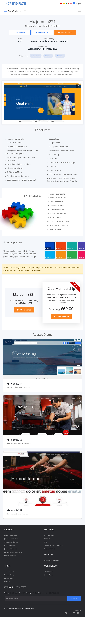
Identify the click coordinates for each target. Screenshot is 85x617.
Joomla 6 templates (11, 539)
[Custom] (78, 613)
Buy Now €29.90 (65, 32)
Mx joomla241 (14, 510)
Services (48, 56)
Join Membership (61, 316)
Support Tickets (49, 535)
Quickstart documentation (53, 545)
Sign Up (74, 598)
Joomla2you (48, 575)
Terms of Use (9, 571)
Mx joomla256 (14, 439)
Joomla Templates (10, 535)
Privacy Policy (9, 575)
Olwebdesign (48, 571)
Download (41, 32)
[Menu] (79, 11)
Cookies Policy (9, 578)
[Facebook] (66, 613)
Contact (47, 539)
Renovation (35, 56)
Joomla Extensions (10, 549)
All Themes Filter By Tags (13, 552)
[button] (34, 120)
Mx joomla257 (14, 383)
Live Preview (19, 32)
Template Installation (51, 560)
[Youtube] (74, 613)
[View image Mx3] (77, 86)
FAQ (45, 542)
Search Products (10, 556)
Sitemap (78, 610)
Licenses (7, 582)
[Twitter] (70, 613)
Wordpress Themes (11, 542)
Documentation (49, 549)
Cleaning (60, 56)
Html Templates (9, 545)
